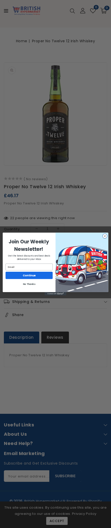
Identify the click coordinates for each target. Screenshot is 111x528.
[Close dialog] (104, 236)
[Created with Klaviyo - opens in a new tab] (55, 293)
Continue (29, 275)
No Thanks (29, 284)
